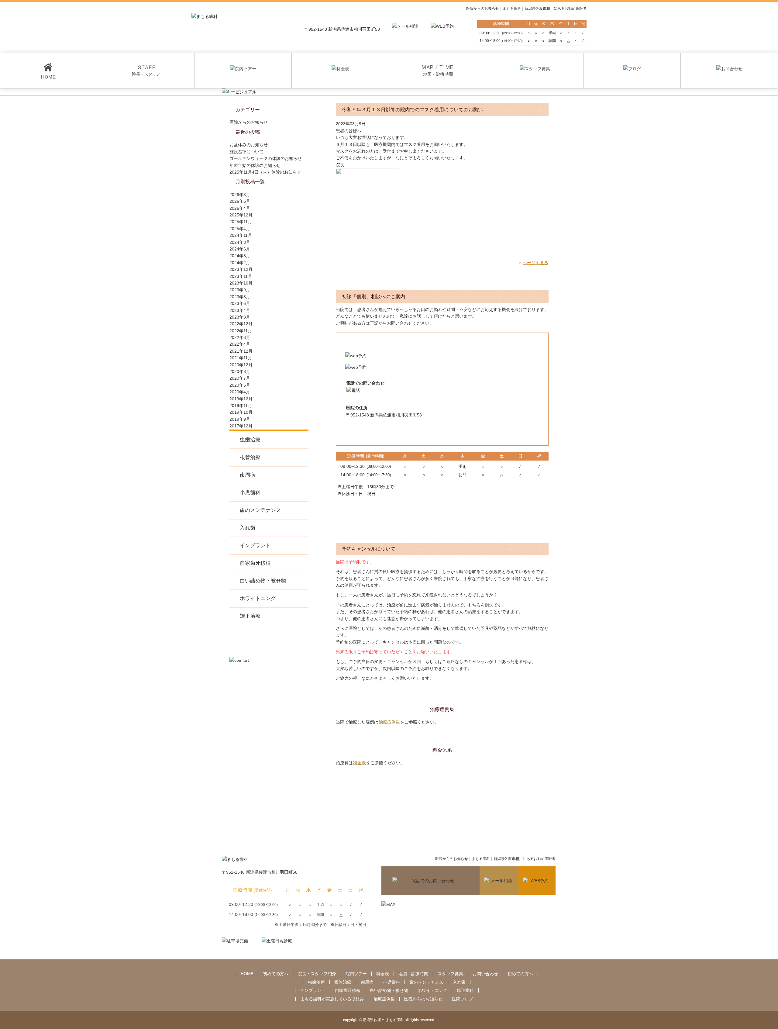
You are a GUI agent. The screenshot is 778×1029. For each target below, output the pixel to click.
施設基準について (246, 151)
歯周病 (247, 475)
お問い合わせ (485, 974)
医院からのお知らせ (248, 122)
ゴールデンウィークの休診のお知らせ (265, 158)
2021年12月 (241, 351)
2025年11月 (240, 221)
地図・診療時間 (413, 974)
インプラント (255, 545)
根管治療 (250, 457)
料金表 (359, 762)
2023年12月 (241, 269)
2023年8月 (239, 296)
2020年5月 (239, 385)
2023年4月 (239, 310)
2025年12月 (241, 214)
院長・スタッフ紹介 (317, 974)
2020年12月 (241, 364)
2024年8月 (239, 242)
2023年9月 (239, 289)
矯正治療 (250, 616)
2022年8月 (239, 337)
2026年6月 (239, 201)
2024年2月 (239, 262)
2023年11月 (240, 276)
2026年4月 (239, 208)
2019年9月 (239, 419)
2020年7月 (239, 378)
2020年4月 (239, 391)
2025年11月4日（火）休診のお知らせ (265, 172)
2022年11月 (240, 330)
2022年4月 (239, 344)
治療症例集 (389, 722)
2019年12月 (241, 398)
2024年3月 (239, 255)
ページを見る (535, 262)
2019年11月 (240, 405)
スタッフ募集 (450, 974)
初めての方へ (275, 974)
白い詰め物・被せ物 (263, 581)
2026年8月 (239, 194)
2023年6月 (239, 303)
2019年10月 (241, 412)
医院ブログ (462, 999)
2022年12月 (241, 323)
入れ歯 (247, 528)
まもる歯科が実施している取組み (332, 999)
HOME (247, 974)
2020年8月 (239, 371)
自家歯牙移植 (255, 563)
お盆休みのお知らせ (248, 144)
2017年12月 (241, 425)
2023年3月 (239, 317)
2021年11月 (240, 357)
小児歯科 (250, 493)
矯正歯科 (465, 990)
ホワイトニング (258, 598)
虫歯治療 (250, 440)
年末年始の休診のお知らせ (255, 165)
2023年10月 (241, 283)
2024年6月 (239, 249)
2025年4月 (239, 228)
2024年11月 (240, 235)
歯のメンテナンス (260, 510)
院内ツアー (356, 974)
